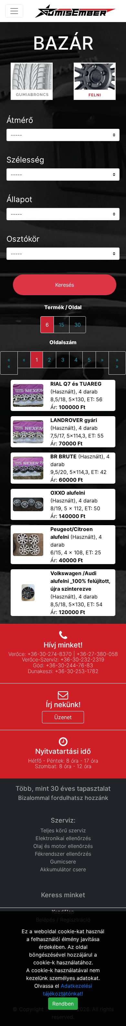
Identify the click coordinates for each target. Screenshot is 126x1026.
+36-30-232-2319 (82, 659)
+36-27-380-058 (97, 654)
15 (61, 324)
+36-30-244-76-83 (69, 665)
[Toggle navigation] (14, 11)
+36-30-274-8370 (49, 654)
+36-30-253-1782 (77, 671)
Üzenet (63, 717)
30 (77, 324)
